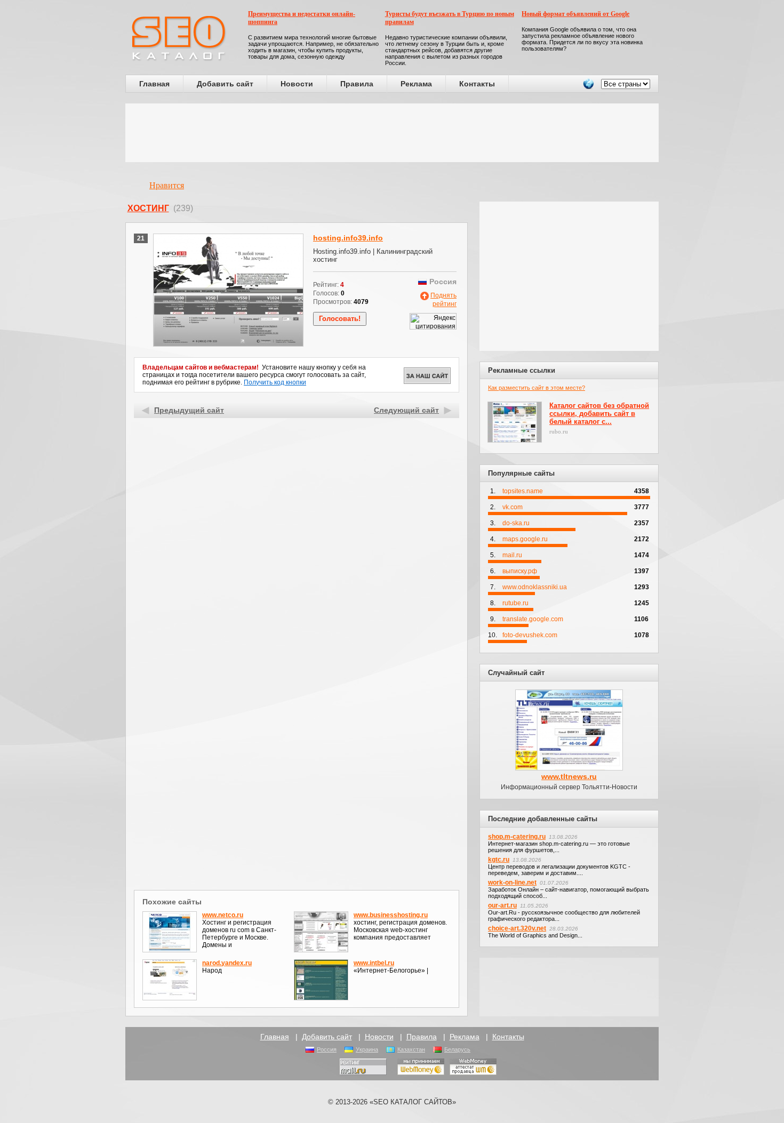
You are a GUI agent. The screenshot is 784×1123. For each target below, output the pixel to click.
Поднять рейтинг (443, 300)
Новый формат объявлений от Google (575, 14)
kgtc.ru (498, 859)
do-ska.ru (516, 523)
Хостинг (148, 208)
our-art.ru (502, 905)
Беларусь (457, 1049)
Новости (297, 83)
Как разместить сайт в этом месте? (536, 387)
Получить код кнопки (275, 382)
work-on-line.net (512, 882)
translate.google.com (532, 619)
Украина (367, 1049)
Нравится (166, 185)
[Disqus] (297, 748)
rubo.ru (558, 431)
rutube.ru (515, 603)
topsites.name (522, 491)
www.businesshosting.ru (391, 915)
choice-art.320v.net (517, 928)
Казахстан (411, 1049)
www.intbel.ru (374, 963)
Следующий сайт (406, 410)
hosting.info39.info (348, 238)
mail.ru (512, 555)
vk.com (512, 507)
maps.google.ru (525, 539)
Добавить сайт (225, 83)
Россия (327, 1049)
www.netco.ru (222, 915)
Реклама (416, 83)
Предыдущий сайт (189, 410)
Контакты (477, 83)
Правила (356, 83)
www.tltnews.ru (569, 776)
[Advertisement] (392, 133)
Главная (154, 83)
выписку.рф (519, 571)
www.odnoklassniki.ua (534, 587)
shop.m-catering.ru (517, 836)
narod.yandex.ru (227, 963)
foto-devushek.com (529, 635)
